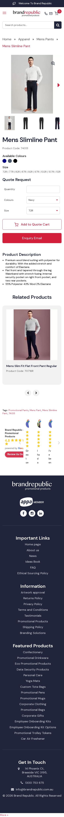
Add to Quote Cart (35, 224)
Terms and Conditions (33, 610)
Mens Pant (35, 410)
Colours (8, 200)
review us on (15, 454)
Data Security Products (33, 669)
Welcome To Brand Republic (35, 3)
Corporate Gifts (33, 716)
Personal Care (32, 675)
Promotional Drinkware (32, 658)
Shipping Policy (33, 627)
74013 (12, 413)
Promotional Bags (33, 710)
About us (33, 550)
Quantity (9, 189)
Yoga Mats (33, 681)
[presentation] (28, 393)
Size (6, 210)
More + (4, 815)
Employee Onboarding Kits (33, 721)
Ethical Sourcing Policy (32, 573)
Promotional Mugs (32, 698)
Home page (33, 544)
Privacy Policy (33, 604)
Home (6, 39)
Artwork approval (33, 592)
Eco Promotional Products (33, 664)
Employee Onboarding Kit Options (33, 727)
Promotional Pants (19, 410)
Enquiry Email (32, 238)
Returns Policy (33, 598)
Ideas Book (32, 562)
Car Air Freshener (33, 739)
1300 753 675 (34, 783)
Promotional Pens (33, 692)
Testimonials (32, 616)
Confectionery (33, 652)
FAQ (33, 567)
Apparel (24, 39)
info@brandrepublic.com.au (34, 789)
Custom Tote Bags (33, 687)
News (33, 556)
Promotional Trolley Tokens (32, 733)
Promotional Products (33, 621)
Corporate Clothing (32, 704)
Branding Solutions (33, 633)
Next (56, 84)
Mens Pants (45, 39)
